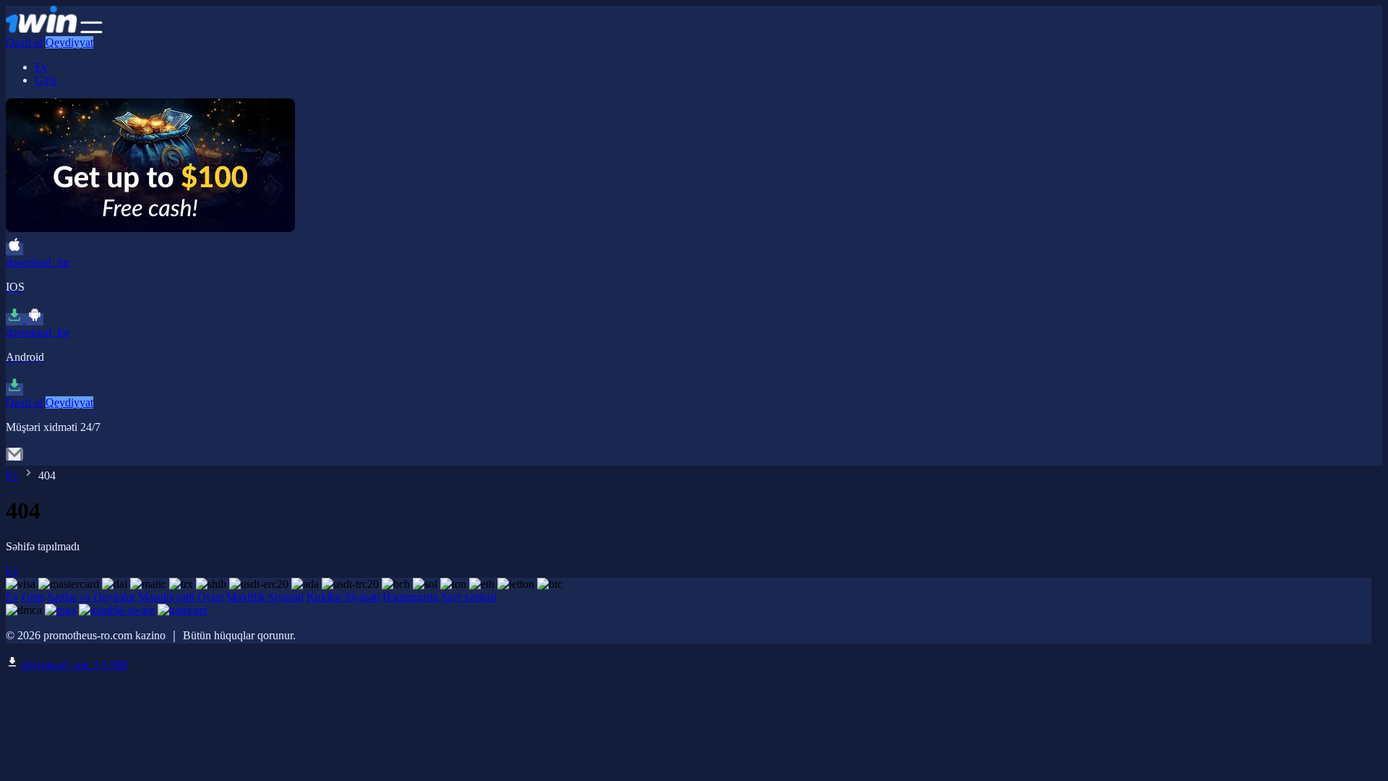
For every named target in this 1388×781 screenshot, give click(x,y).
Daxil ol (24, 42)
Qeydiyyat (69, 42)
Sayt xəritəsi (469, 597)
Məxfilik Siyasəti (265, 597)
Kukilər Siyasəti (343, 597)
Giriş (46, 80)
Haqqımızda (410, 597)
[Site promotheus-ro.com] (41, 29)
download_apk (73, 665)
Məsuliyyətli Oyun (180, 597)
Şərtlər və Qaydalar (91, 597)
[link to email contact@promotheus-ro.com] (14, 459)
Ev (41, 67)
